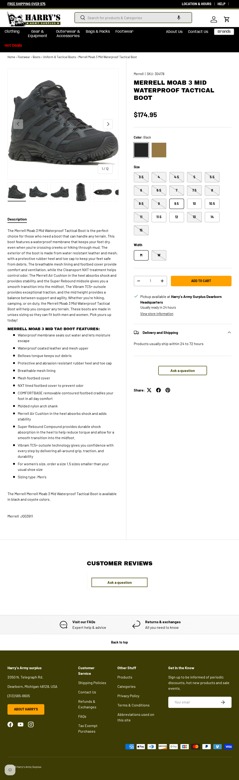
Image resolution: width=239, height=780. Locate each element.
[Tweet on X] (149, 390)
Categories (126, 686)
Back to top (119, 642)
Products (124, 677)
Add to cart (201, 281)
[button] (179, 18)
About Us (174, 32)
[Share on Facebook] (158, 390)
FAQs (82, 716)
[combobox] (133, 18)
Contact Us (198, 32)
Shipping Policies (92, 682)
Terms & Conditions (133, 705)
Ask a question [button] (182, 370)
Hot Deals (13, 46)
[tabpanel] (63, 354)
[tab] (17, 219)
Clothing (12, 32)
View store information (156, 314)
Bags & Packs (98, 32)
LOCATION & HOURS (196, 4)
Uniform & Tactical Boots (59, 57)
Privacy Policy (128, 695)
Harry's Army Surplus (29, 766)
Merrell (139, 74)
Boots (36, 57)
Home (11, 57)
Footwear (125, 32)
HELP (221, 4)
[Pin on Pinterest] (167, 390)
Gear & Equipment (37, 34)
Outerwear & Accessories (68, 34)
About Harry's (26, 709)
